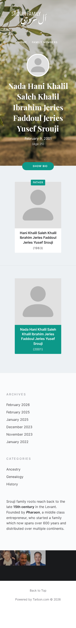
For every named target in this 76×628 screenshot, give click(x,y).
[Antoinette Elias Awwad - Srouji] (7, 558)
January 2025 (17, 419)
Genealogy (14, 477)
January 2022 (17, 442)
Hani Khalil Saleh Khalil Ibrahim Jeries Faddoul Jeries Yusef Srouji (38, 237)
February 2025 (18, 412)
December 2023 (19, 427)
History (12, 484)
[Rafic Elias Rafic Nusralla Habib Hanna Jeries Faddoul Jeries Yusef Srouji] (22, 558)
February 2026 (18, 405)
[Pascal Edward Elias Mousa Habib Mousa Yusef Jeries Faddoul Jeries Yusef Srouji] (53, 573)
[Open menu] (68, 17)
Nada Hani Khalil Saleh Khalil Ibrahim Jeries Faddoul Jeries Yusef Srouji (38, 336)
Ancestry (13, 469)
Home (22, 42)
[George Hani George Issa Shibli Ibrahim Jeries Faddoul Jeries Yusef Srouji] (53, 558)
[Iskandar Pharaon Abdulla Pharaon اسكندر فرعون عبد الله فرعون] (68, 573)
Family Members (45, 42)
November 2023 (19, 434)
